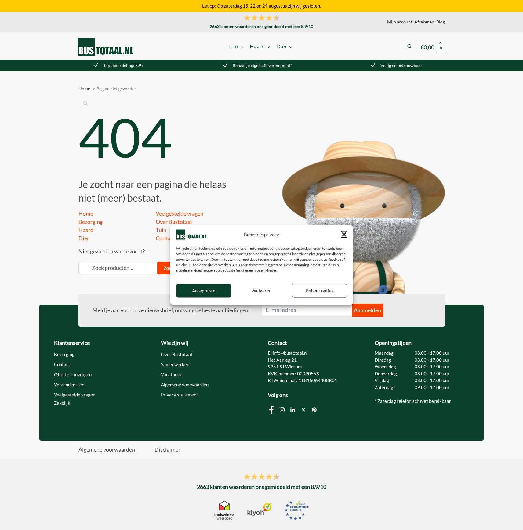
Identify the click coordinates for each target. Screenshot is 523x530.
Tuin (161, 230)
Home (85, 213)
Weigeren (261, 290)
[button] (344, 234)
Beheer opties (320, 290)
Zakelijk (62, 403)
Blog (440, 21)
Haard (85, 230)
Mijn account (399, 21)
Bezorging (90, 221)
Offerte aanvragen (73, 374)
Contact (165, 238)
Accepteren (203, 290)
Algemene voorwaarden (185, 384)
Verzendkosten (69, 384)
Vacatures (171, 374)
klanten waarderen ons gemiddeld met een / (261, 26)
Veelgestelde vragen (179, 213)
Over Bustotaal (174, 221)
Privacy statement (179, 394)
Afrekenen (424, 21)
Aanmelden (367, 310)
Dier (83, 238)
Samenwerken (175, 364)
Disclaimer (167, 449)
